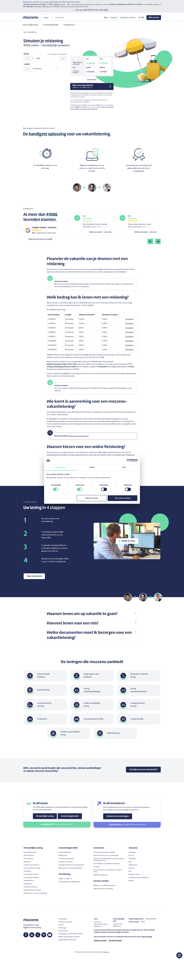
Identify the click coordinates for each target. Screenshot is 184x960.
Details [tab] (92, 467)
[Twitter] (38, 935)
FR (140, 17)
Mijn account (154, 17)
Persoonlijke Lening (45, 816)
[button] (92, 614)
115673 (143, 922)
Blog (106, 17)
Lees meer (107, 232)
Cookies (60, 925)
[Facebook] (25, 935)
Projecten (97, 867)
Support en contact (128, 17)
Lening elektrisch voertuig (32, 868)
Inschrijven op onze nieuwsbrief (143, 770)
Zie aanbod (129, 319)
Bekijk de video (128, 541)
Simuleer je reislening (30, 887)
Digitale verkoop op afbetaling (103, 888)
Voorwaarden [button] (92, 79)
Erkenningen (62, 928)
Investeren (59, 17)
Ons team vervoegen (115, 940)
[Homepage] (30, 17)
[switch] (80, 489)
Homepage (132, 852)
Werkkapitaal (63, 855)
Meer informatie (34, 576)
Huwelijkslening (29, 880)
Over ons (131, 855)
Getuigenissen (69, 25)
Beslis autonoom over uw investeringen (106, 855)
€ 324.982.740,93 (115, 824)
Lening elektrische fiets (31, 874)
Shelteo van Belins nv (65, 878)
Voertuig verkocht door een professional (71, 865)
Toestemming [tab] (60, 467)
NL (143, 17)
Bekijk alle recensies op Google (39, 239)
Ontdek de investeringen (117, 816)
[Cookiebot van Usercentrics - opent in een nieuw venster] (128, 460)
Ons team (132, 868)
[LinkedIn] (31, 935)
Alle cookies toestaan (122, 498)
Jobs (130, 871)
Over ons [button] (114, 17)
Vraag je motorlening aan (32, 865)
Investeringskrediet (70, 816)
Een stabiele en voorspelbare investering (106, 863)
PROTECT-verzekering (100, 875)
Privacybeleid (62, 919)
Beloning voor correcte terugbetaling (35, 893)
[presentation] (150, 241)
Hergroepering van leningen (32, 890)
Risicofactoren (63, 931)
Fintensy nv (105, 952)
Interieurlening (28, 858)
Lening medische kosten (31, 877)
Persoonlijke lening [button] (30, 25)
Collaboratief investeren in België (104, 852)
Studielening (28, 884)
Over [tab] (124, 467)
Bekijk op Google (95, 232)
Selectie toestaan (91, 498)
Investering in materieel (66, 858)
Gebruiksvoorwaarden (65, 922)
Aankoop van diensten (66, 862)
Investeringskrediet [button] (50, 25)
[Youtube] (49, 935)
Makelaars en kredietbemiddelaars (105, 885)
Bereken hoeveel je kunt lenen (78, 436)
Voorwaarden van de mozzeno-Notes (70, 934)
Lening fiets (27, 871)
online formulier (147, 936)
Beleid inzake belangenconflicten (69, 936)
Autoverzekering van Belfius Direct (69, 882)
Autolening (27, 862)
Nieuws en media (134, 874)
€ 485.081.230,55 (47, 824)
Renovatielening (29, 855)
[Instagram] (44, 935)
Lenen (46, 18)
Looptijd (27, 64)
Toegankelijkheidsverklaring (67, 939)
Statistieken (132, 858)
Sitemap (131, 880)
